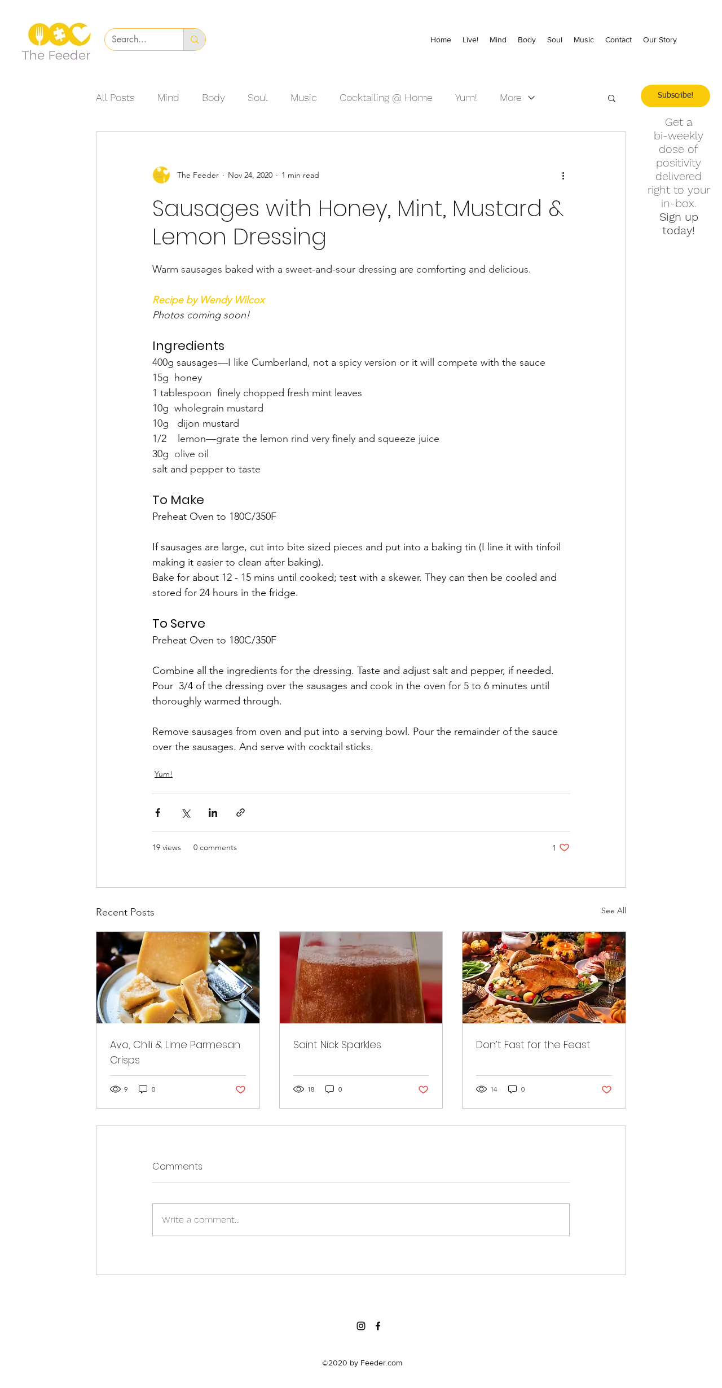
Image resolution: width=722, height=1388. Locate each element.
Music (303, 97)
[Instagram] (361, 1326)
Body (213, 97)
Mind (168, 97)
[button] (611, 97)
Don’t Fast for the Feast (533, 1044)
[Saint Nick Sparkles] (361, 977)
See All (613, 910)
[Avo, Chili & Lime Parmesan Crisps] (177, 977)
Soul (258, 97)
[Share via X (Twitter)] (185, 812)
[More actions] (563, 175)
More (511, 97)
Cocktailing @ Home (386, 97)
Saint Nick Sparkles (337, 1044)
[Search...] (194, 39)
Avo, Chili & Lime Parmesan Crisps (175, 1052)
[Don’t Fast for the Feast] (544, 977)
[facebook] (378, 1326)
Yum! (466, 97)
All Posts (115, 97)
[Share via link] (240, 812)
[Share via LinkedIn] (213, 812)
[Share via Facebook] (157, 812)
